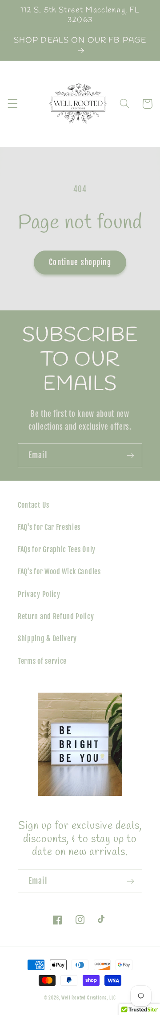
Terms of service (42, 661)
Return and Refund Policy (56, 616)
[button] (12, 104)
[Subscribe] (130, 455)
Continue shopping (80, 262)
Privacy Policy (39, 594)
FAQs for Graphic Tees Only (57, 549)
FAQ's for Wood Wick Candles (59, 571)
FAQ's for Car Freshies (49, 527)
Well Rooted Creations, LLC (88, 997)
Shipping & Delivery (47, 638)
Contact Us (33, 505)
